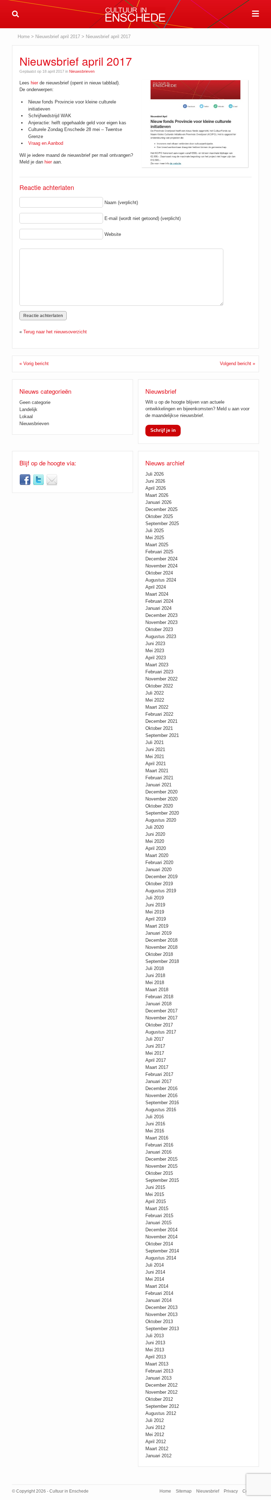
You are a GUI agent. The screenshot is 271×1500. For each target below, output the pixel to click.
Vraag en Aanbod (45, 143)
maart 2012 (156, 1448)
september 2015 (162, 1180)
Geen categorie (34, 402)
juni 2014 (155, 1272)
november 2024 (161, 566)
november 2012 (161, 1392)
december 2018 (161, 940)
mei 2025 (154, 537)
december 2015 (161, 1159)
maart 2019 (156, 926)
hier (34, 82)
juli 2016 (154, 1116)
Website (112, 234)
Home (24, 36)
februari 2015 (159, 1215)
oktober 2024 (159, 573)
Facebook (25, 480)
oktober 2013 (159, 1321)
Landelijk (28, 409)
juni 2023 (155, 643)
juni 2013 (155, 1342)
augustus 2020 (160, 820)
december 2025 (161, 509)
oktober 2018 (159, 954)
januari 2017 (158, 1081)
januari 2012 (158, 1455)
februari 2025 (159, 551)
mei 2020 (154, 841)
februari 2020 (159, 862)
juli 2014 (154, 1265)
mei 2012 (154, 1434)
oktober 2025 (159, 516)
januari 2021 (158, 784)
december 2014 (161, 1229)
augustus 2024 (160, 580)
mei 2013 (154, 1349)
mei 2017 (154, 1053)
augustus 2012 (160, 1413)
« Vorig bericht (34, 363)
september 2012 (162, 1406)
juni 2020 (155, 834)
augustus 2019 (160, 890)
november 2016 (161, 1095)
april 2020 (155, 848)
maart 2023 (156, 664)
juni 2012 (155, 1427)
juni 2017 (155, 1046)
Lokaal (26, 416)
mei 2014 (154, 1279)
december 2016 (161, 1088)
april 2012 (155, 1441)
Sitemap (184, 1491)
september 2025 (162, 523)
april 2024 (155, 587)
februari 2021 (159, 777)
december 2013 (161, 1307)
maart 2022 (156, 707)
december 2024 (161, 558)
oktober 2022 (159, 686)
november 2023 (161, 622)
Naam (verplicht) (121, 202)
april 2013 (155, 1356)
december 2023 (161, 615)
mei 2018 (154, 982)
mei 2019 (154, 912)
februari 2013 (159, 1371)
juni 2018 (155, 975)
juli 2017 (154, 1039)
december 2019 (161, 876)
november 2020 (161, 799)
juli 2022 (154, 693)
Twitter (38, 480)
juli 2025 (154, 530)
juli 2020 (154, 827)
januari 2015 (158, 1222)
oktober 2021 (159, 728)
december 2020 (161, 791)
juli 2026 (154, 474)
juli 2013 (154, 1335)
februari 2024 (159, 601)
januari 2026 (158, 502)
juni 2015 (155, 1187)
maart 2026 (156, 495)
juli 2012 (154, 1420)
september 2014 (162, 1251)
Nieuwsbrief (52, 480)
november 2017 (161, 1017)
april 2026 (155, 488)
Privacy (231, 1491)
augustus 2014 (160, 1258)
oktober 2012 (159, 1399)
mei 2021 (154, 756)
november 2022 (161, 678)
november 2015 (161, 1166)
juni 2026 (155, 481)
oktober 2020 (159, 806)
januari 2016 (158, 1152)
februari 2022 (159, 714)
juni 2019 (155, 904)
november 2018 (161, 947)
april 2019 (155, 919)
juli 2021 (154, 742)
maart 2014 (156, 1286)
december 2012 (161, 1385)
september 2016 (162, 1102)
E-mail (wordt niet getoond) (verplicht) (142, 218)
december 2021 (161, 721)
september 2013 (162, 1328)
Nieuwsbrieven (82, 71)
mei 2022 (154, 700)
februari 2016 (159, 1145)
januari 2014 (158, 1300)
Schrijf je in (163, 430)
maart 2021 (156, 770)
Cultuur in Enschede (135, 14)
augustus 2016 (160, 1109)
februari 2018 (159, 996)
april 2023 (155, 657)
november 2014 (161, 1236)
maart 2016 (156, 1138)
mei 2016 (154, 1130)
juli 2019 (154, 897)
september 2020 (162, 813)
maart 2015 (156, 1208)
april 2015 (155, 1201)
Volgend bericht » (237, 363)
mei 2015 (154, 1194)
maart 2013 (156, 1364)
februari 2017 (159, 1074)
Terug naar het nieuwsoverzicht (55, 331)
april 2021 (155, 763)
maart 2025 (156, 544)
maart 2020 (156, 855)
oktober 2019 (159, 883)
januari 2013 (158, 1378)
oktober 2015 (159, 1173)
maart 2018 (156, 989)
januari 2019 (158, 933)
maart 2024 (156, 594)
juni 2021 (155, 749)
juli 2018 (154, 968)
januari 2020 (158, 869)
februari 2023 (159, 671)
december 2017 (161, 1010)
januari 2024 (158, 608)
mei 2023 (154, 650)
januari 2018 (158, 1003)
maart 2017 (156, 1067)
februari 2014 (159, 1293)
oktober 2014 (159, 1243)
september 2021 (162, 735)
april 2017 (155, 1060)
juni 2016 (155, 1123)
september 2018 (162, 961)
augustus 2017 (160, 1032)
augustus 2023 (160, 636)
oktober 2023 (159, 629)
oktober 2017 (159, 1025)
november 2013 (161, 1314)
